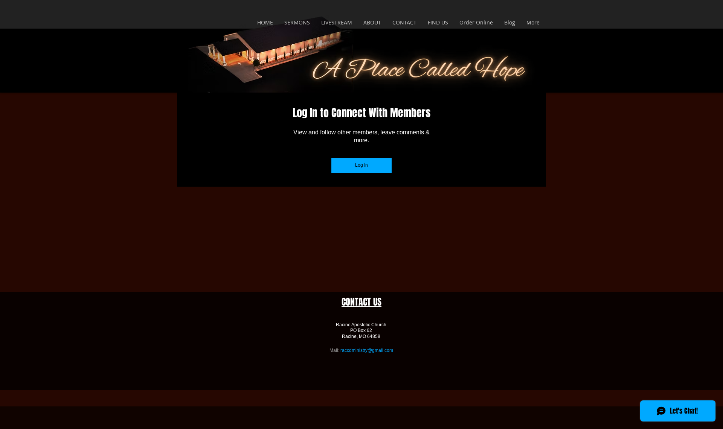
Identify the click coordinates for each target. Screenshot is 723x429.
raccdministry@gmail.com (366, 350)
